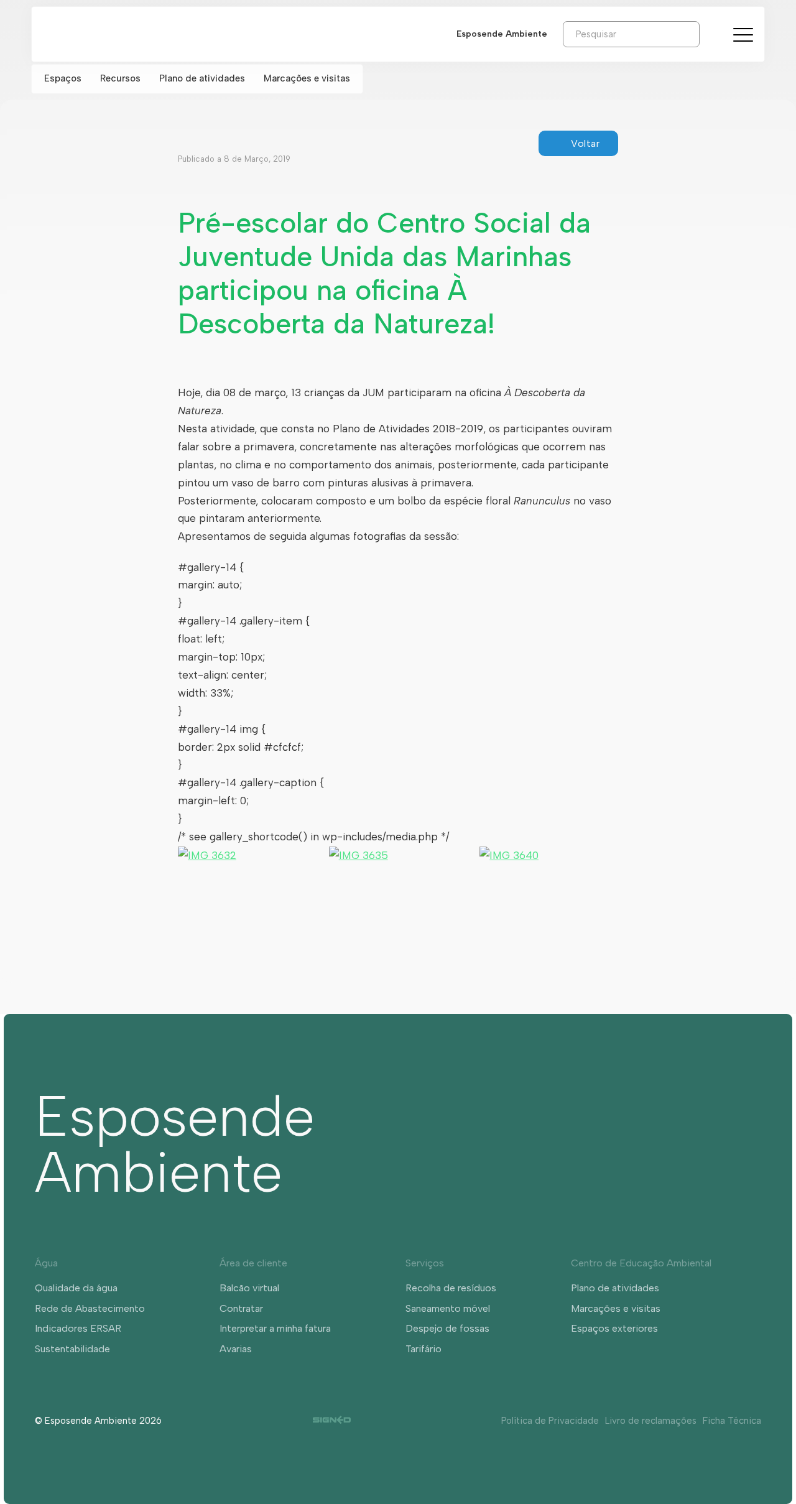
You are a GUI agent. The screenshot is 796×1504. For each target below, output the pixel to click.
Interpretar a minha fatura (275, 1328)
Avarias (236, 1349)
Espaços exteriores (614, 1328)
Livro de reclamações (650, 1420)
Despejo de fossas (447, 1328)
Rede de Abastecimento (90, 1308)
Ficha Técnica (732, 1420)
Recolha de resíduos (450, 1288)
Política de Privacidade (550, 1420)
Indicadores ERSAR (78, 1328)
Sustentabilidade (72, 1349)
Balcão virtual (249, 1288)
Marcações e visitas (307, 78)
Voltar (585, 143)
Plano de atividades (202, 78)
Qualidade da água (76, 1288)
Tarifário (423, 1349)
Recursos (120, 78)
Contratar (241, 1308)
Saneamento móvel (447, 1308)
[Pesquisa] (709, 33)
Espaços (62, 78)
